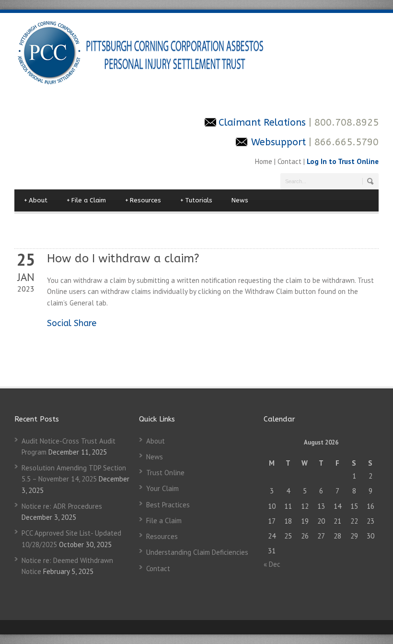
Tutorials (196, 200)
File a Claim (86, 200)
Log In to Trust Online (343, 161)
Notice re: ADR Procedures (62, 506)
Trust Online (165, 472)
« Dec (272, 564)
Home (264, 161)
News (239, 200)
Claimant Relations (264, 122)
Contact (289, 161)
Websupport (278, 142)
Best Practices (168, 504)
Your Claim (162, 488)
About (35, 200)
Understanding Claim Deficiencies (197, 552)
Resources (143, 200)
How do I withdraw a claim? (123, 258)
